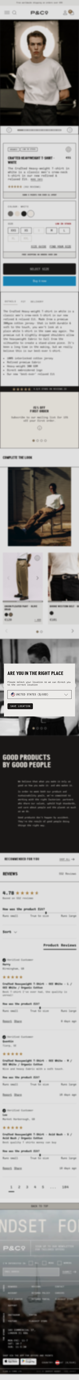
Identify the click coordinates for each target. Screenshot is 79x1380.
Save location (20, 706)
